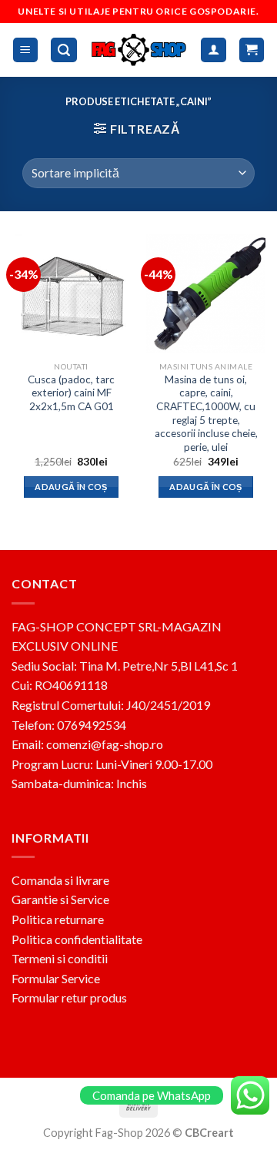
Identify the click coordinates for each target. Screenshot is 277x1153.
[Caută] (64, 50)
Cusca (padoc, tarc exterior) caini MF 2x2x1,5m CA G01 (71, 392)
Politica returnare (58, 919)
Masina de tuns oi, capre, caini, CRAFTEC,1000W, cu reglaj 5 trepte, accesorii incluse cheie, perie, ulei (206, 413)
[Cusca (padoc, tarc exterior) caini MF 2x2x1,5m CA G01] (71, 293)
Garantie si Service (60, 899)
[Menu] (25, 50)
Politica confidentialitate (77, 939)
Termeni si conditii (60, 958)
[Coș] (252, 50)
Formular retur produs (69, 997)
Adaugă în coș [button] (71, 487)
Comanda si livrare (60, 880)
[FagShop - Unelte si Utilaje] (139, 49)
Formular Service (56, 978)
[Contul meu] (213, 50)
